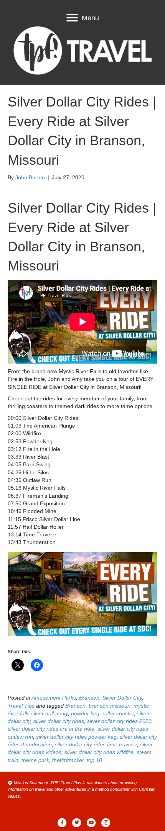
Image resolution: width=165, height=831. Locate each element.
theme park (35, 760)
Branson (89, 698)
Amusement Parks (53, 698)
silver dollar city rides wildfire (99, 752)
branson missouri (109, 706)
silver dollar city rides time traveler (96, 744)
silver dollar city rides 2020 (119, 721)
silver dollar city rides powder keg (76, 737)
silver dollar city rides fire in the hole (51, 729)
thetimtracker (68, 760)
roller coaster (118, 713)
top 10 (94, 760)
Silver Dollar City (122, 698)
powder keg (85, 713)
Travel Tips (21, 706)
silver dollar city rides (58, 721)
